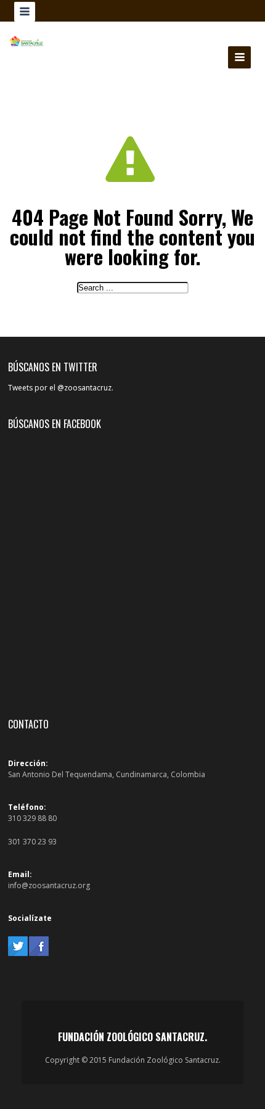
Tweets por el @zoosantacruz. (60, 387)
